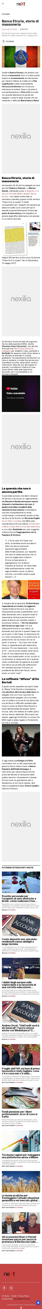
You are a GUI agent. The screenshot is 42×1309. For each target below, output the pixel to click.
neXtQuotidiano (8, 1082)
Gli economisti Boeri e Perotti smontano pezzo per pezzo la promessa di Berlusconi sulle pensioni (19, 1239)
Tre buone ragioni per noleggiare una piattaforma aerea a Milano (21, 1156)
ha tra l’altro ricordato (11, 521)
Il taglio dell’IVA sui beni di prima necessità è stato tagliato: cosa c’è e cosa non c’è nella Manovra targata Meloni (21, 1071)
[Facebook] (3, 1286)
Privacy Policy (23, 1296)
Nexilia (4, 910)
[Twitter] (10, 1286)
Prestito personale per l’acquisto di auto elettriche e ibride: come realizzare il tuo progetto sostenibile (19, 898)
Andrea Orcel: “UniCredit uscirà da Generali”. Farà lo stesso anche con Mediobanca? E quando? (20, 1028)
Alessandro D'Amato (9, 29)
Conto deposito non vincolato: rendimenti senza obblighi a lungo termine (19, 941)
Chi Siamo (5, 1296)
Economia (6, 14)
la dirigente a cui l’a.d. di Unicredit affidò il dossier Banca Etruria (20, 194)
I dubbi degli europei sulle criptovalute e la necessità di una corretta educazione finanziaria (19, 984)
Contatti (14, 1296)
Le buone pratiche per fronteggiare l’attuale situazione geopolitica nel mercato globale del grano (20, 1198)
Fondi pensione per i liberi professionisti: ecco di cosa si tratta (19, 1114)
